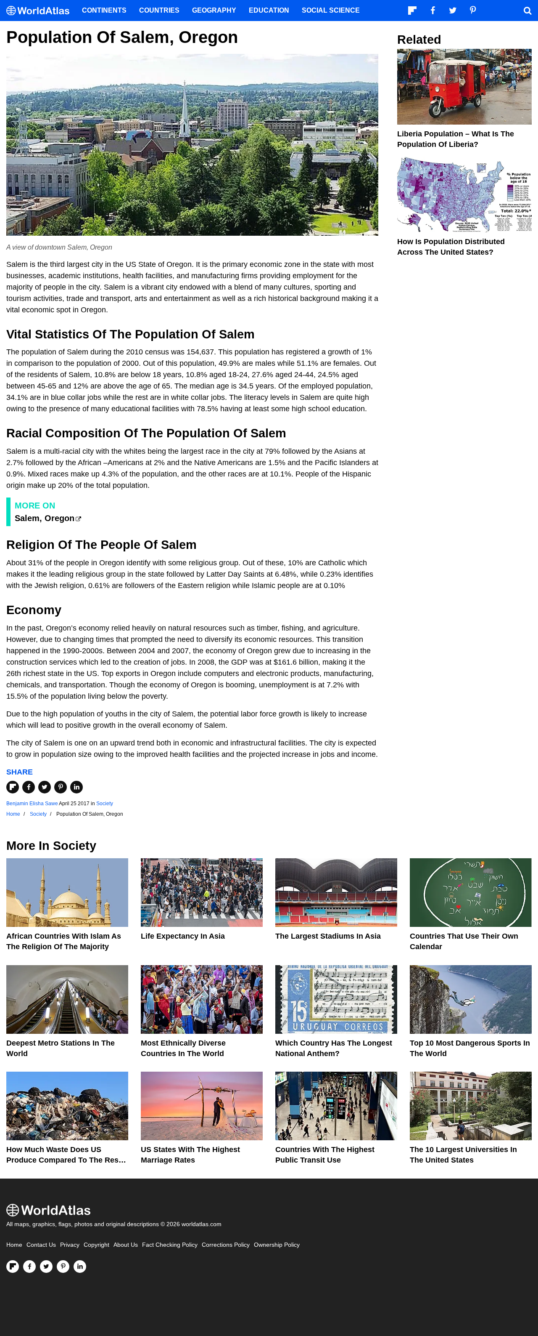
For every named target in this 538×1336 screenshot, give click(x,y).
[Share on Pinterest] (60, 787)
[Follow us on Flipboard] (12, 1266)
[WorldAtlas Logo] (41, 11)
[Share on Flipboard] (12, 787)
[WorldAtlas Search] (527, 10)
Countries (159, 10)
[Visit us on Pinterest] (63, 1266)
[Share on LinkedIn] (76, 787)
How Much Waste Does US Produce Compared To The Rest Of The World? (63, 1160)
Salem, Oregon (44, 518)
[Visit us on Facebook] (29, 1266)
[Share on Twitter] (44, 787)
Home (14, 1245)
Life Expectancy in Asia (183, 936)
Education (269, 10)
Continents (104, 10)
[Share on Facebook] (28, 787)
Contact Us (41, 1245)
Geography (214, 10)
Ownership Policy (277, 1245)
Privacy (69, 1245)
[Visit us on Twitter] (46, 1266)
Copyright (96, 1245)
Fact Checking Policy (170, 1245)
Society (104, 803)
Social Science (331, 10)
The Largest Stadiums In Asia (328, 936)
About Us (125, 1245)
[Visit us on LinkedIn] (80, 1266)
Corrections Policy (226, 1245)
